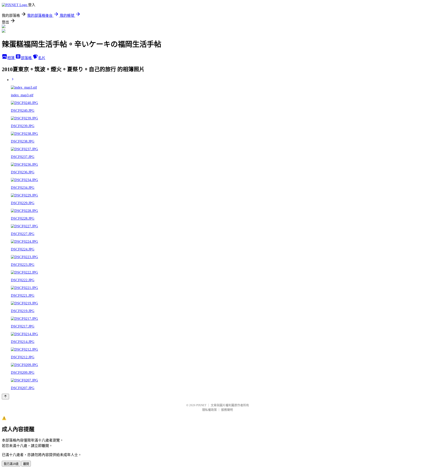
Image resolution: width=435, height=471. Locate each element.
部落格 (27, 58)
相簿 (11, 58)
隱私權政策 (209, 409)
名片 (41, 58)
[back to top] (5, 396)
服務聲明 (227, 409)
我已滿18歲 (11, 464)
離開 (26, 464)
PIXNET (201, 405)
